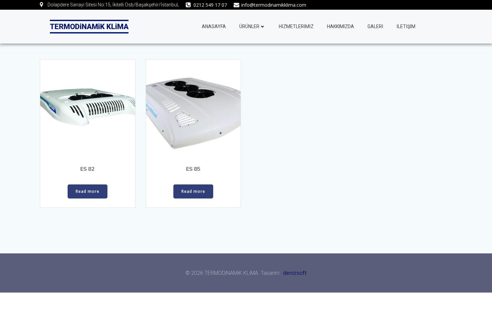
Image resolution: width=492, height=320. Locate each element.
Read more (87, 191)
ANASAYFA (214, 26)
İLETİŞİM (406, 26)
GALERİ (375, 26)
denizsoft (295, 272)
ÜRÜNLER (249, 26)
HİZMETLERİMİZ (296, 26)
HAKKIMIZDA (340, 26)
